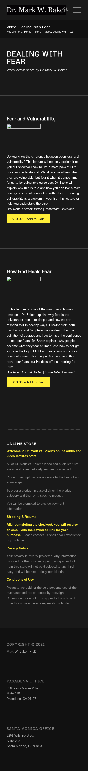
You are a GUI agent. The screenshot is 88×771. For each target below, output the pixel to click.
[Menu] (74, 10)
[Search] (63, 10)
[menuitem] (63, 10)
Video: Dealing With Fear (28, 26)
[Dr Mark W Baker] (36, 10)
